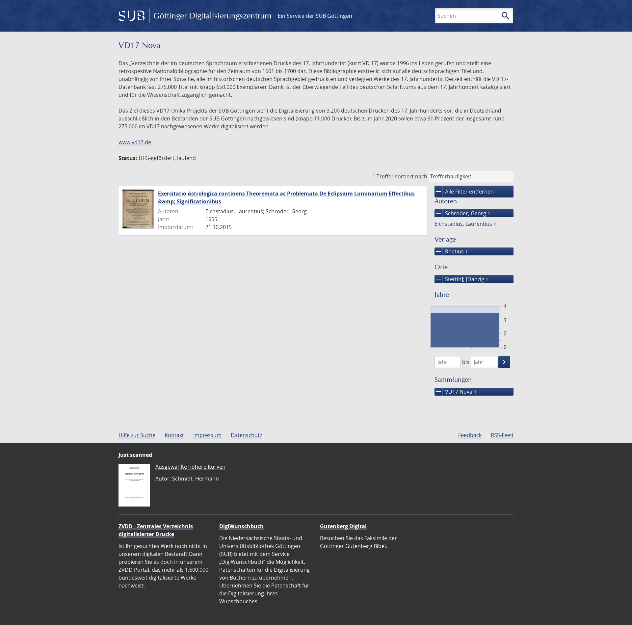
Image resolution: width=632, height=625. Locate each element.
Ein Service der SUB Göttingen (315, 15)
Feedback (470, 435)
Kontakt (174, 435)
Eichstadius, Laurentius (465, 223)
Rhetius (451, 251)
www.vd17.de (134, 142)
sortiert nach (411, 176)
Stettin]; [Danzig (461, 279)
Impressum (207, 435)
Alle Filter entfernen (464, 191)
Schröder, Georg (462, 213)
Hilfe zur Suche (136, 435)
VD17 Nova (455, 392)
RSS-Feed (502, 435)
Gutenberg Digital (343, 526)
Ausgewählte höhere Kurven (190, 466)
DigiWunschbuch (241, 526)
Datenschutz (246, 435)
